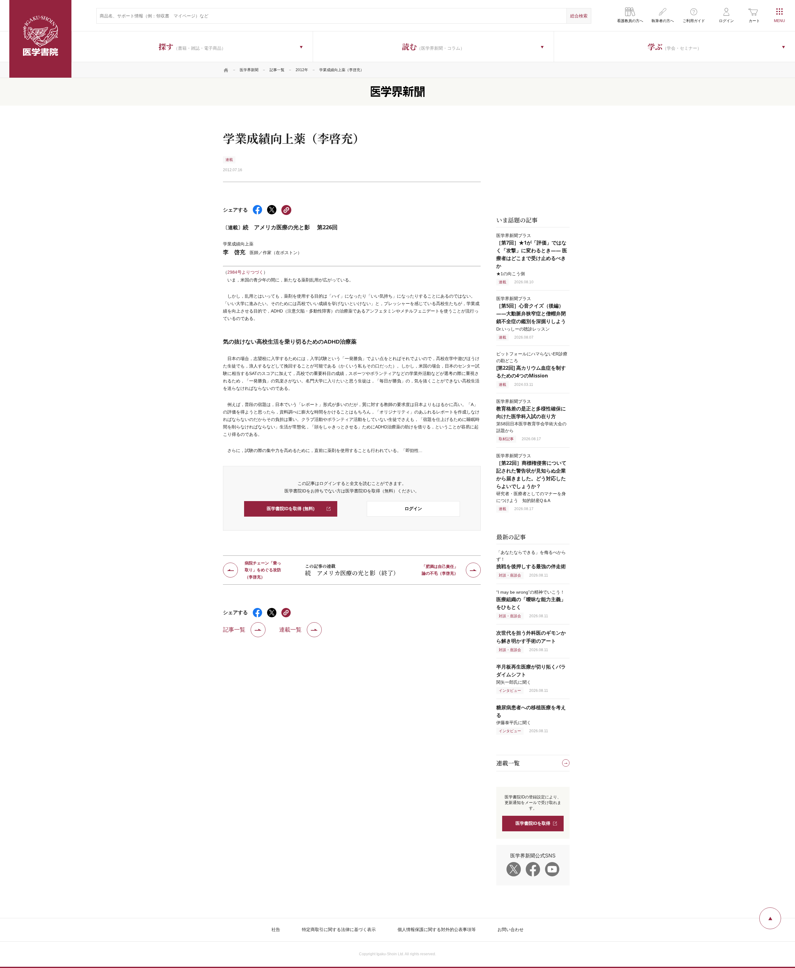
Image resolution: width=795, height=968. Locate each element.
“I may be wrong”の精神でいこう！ (531, 600)
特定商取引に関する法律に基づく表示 (339, 929)
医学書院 (40, 39)
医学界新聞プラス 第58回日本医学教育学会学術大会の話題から (531, 416)
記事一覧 (277, 70)
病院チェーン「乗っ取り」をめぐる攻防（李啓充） (263, 570)
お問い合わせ (510, 929)
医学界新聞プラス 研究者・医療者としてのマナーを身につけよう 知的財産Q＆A (531, 478)
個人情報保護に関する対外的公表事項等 (437, 929)
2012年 (302, 70)
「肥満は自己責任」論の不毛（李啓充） (440, 570)
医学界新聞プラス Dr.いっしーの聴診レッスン (531, 313)
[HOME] (226, 70)
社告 (275, 929)
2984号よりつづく (245, 272)
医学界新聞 (249, 70)
